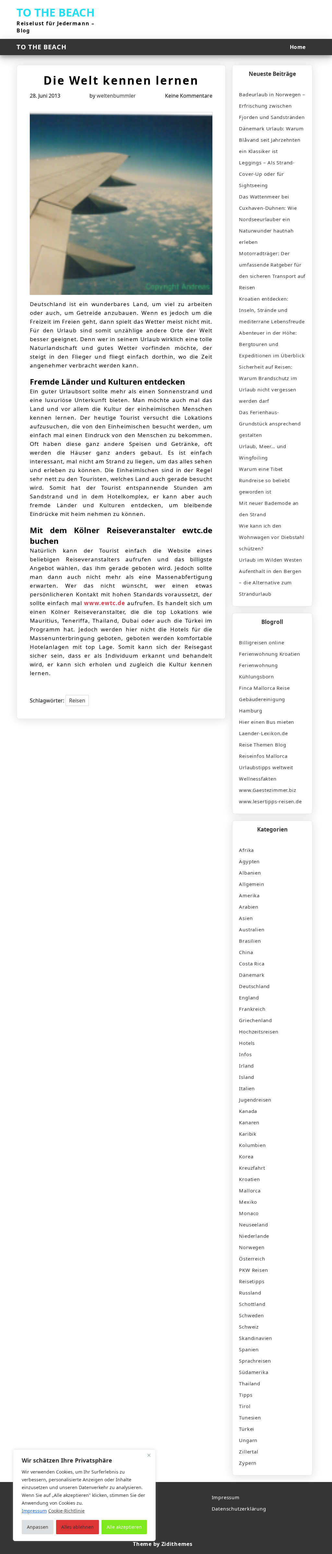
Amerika (249, 895)
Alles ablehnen (77, 1527)
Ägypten (249, 861)
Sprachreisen (255, 1360)
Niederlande (254, 1236)
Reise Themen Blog (262, 744)
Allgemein (251, 884)
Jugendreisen (255, 1099)
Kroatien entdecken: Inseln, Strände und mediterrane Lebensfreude (271, 310)
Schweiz (249, 1326)
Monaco (249, 1213)
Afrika (246, 850)
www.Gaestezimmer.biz (267, 790)
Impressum (226, 1497)
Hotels (247, 1043)
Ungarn (248, 1440)
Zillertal (248, 1451)
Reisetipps (251, 1281)
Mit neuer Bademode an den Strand (269, 509)
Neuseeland (253, 1224)
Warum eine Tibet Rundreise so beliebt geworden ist (264, 480)
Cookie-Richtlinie (66, 1511)
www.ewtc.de (104, 603)
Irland (246, 1065)
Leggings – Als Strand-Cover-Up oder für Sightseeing (267, 173)
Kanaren (249, 1122)
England (249, 997)
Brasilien (250, 941)
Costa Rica (251, 963)
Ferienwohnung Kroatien (269, 654)
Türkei (246, 1429)
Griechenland (255, 1020)
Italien (247, 1088)
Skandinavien (255, 1338)
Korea (246, 1156)
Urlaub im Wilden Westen (270, 559)
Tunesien (250, 1417)
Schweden (251, 1315)
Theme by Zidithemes (162, 1544)
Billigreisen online (261, 642)
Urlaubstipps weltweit (266, 767)
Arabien (248, 906)
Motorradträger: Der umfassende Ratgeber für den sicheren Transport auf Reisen (272, 270)
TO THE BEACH (56, 12)
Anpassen (37, 1527)
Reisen (77, 700)
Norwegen (251, 1247)
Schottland (252, 1304)
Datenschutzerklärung (239, 1508)
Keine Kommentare (188, 95)
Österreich (252, 1258)
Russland (250, 1292)
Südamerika (253, 1372)
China (246, 952)
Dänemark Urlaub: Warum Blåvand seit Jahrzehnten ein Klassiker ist (271, 139)
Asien (246, 918)
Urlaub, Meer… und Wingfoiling (262, 452)
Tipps (245, 1395)
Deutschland (254, 986)
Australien (251, 929)
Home (298, 47)
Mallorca (249, 1190)
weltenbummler (116, 95)
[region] (84, 1495)
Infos (245, 1054)
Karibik (247, 1133)
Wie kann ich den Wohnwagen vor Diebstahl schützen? (271, 537)
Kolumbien (252, 1145)
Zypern (247, 1463)
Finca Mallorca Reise (264, 688)
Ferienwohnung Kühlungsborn (258, 671)
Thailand (249, 1383)
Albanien (250, 872)
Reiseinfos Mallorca (263, 756)
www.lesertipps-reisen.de (270, 801)
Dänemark (251, 975)
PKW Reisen (253, 1270)
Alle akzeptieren (124, 1527)
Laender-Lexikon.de (263, 733)
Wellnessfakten (257, 778)
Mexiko (248, 1202)
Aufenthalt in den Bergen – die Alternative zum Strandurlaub (270, 582)
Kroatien (249, 1179)
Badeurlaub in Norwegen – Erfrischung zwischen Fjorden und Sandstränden (272, 105)
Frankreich (252, 1009)
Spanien (249, 1349)
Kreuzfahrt (252, 1168)
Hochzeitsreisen (258, 1031)
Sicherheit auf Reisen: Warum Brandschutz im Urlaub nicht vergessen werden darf (268, 384)
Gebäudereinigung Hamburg (262, 705)
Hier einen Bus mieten (266, 722)
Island (246, 1077)
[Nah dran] (149, 1455)
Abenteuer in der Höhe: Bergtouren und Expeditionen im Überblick (271, 344)
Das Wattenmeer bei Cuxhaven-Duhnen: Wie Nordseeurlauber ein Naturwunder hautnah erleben (268, 219)
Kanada (248, 1111)
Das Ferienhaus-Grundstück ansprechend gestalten (270, 423)
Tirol (244, 1406)
